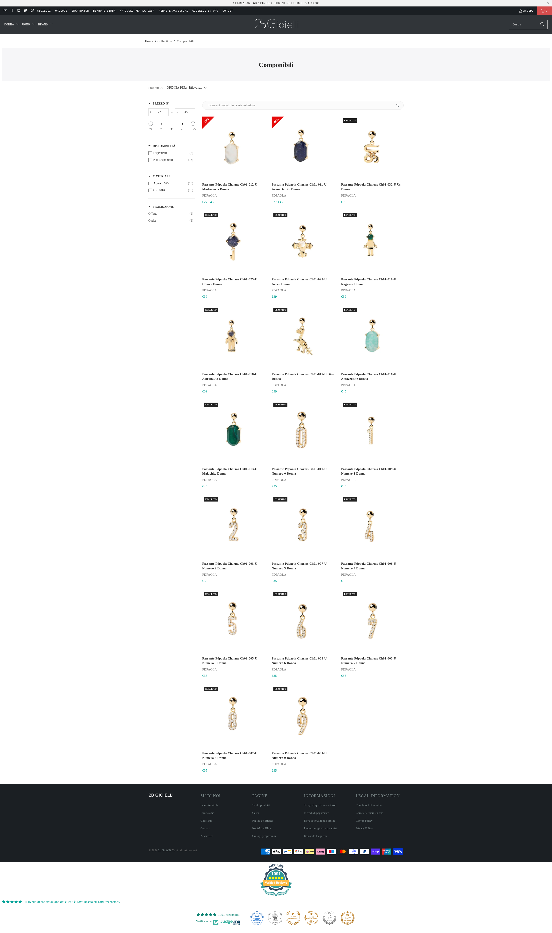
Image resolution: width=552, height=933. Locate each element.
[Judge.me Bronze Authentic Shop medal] (293, 918)
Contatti (205, 828)
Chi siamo (206, 820)
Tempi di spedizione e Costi (320, 805)
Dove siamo (207, 812)
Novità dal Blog (261, 828)
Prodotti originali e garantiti (320, 828)
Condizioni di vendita (369, 805)
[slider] (151, 124)
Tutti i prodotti (261, 805)
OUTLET (228, 10)
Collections (164, 41)
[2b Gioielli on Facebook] (12, 10)
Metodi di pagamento (316, 812)
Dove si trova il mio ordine (319, 820)
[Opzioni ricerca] (399, 105)
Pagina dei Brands (262, 820)
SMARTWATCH (80, 10)
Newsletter (207, 836)
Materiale (162, 176)
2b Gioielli (164, 850)
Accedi (528, 10)
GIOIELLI (44, 10)
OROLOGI (61, 10)
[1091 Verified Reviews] (276, 897)
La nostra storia (209, 805)
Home (149, 41)
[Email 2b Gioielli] (5, 10)
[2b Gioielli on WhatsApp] (32, 10)
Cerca (255, 812)
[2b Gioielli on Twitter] (25, 10)
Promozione (163, 206)
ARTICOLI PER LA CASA (137, 10)
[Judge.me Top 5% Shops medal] (329, 918)
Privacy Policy (364, 828)
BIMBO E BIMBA (104, 10)
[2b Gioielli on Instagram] (18, 10)
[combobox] (528, 24)
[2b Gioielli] (277, 24)
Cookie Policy (364, 820)
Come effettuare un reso (369, 812)
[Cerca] (542, 24)
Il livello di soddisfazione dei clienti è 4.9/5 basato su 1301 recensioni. (72, 901)
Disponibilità (164, 146)
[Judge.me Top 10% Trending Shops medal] (347, 918)
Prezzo (161, 103)
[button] (11, 24)
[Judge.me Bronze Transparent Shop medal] (311, 918)
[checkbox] (170, 153)
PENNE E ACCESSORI (173, 10)
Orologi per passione (264, 836)
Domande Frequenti (315, 836)
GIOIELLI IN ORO (205, 10)
